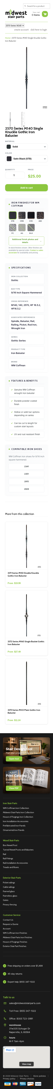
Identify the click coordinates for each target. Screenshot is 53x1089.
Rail (4, 854)
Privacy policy (9, 1078)
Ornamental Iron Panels (13, 830)
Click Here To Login (38, 29)
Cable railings (9, 887)
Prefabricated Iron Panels (14, 825)
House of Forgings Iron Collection (18, 817)
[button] (12, 215)
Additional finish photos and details (25, 240)
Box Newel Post (10, 845)
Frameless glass (10, 895)
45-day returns (15, 973)
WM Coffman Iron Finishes (15, 933)
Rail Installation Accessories (15, 863)
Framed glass (9, 891)
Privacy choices (27, 1078)
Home (7, 38)
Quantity (10, 169)
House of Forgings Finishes (15, 942)
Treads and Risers (11, 867)
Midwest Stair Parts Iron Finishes (17, 937)
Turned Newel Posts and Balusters (18, 849)
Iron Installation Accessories (15, 821)
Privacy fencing (9, 904)
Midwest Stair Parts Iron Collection (18, 812)
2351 (26, 474)
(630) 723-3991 (24, 1018)
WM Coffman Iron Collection (16, 808)
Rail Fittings (8, 858)
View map (26, 1064)
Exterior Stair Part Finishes (14, 946)
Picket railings (9, 882)
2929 (26, 489)
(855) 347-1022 (28, 1010)
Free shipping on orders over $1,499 (25, 965)
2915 (26, 481)
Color (8, 153)
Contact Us (8, 920)
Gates (5, 900)
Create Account (21, 29)
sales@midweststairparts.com (24, 1003)
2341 (26, 466)
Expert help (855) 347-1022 (21, 982)
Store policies (39, 1076)
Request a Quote (10, 924)
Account (6, 928)
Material (10, 141)
